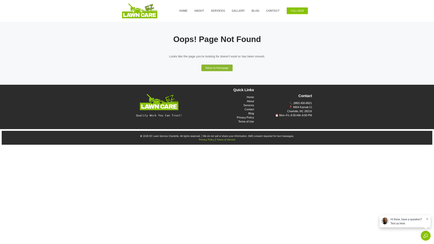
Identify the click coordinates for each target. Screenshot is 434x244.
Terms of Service (226, 139)
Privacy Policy (206, 139)
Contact (273, 10)
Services (218, 10)
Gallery (238, 10)
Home (183, 10)
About (199, 10)
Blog (255, 10)
